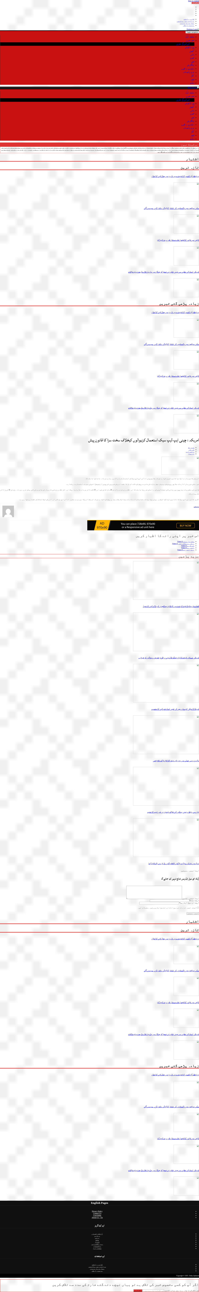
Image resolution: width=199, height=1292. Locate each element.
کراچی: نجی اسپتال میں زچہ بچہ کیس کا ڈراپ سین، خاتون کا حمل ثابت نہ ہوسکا (96, 150)
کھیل (191, 51)
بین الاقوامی (189, 47)
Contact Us (97, 1213)
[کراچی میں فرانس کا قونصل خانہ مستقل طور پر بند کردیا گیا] (186, 265)
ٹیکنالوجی (190, 65)
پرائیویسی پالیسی (185, 21)
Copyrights (97, 1215)
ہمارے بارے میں (187, 23)
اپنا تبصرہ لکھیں (190, 898)
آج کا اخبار (97, 1234)
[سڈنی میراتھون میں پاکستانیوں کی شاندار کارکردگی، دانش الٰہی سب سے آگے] (186, 233)
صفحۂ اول (97, 1248)
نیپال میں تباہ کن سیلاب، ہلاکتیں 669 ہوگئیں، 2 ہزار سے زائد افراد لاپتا (174, 863)
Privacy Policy (97, 1211)
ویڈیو (192, 83)
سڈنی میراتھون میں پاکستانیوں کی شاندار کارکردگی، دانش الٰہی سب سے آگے (171, 208)
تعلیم (192, 61)
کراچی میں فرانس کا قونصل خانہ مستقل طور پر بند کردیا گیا (178, 240)
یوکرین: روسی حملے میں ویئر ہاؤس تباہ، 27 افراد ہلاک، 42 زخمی (178, 152)
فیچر (192, 79)
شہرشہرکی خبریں (183, 44)
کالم (192, 76)
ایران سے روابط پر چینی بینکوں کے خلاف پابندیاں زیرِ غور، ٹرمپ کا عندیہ (173, 812)
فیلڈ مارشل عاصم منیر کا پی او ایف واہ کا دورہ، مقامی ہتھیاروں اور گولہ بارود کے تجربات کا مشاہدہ (35, 150)
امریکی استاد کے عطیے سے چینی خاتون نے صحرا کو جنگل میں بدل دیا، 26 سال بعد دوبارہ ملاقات (163, 272)
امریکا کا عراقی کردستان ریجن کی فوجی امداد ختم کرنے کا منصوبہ (175, 709)
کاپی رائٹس (189, 19)
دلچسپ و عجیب (187, 68)
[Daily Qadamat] (193, 29)
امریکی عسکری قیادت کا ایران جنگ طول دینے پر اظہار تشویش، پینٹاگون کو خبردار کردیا (70, 148)
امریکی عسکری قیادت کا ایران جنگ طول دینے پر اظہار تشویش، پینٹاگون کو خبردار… (169, 658)
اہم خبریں (190, 40)
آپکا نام (194, 901)
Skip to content (193, 1)
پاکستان (97, 1246)
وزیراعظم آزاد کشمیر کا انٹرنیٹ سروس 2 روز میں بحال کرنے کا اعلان (176, 148)
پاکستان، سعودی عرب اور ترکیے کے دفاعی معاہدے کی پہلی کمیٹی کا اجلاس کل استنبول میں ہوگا (153, 150)
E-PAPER (195, 3)
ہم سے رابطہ (188, 25)
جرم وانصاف (188, 72)
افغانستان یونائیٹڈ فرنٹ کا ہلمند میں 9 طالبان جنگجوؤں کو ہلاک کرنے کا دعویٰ (127, 148)
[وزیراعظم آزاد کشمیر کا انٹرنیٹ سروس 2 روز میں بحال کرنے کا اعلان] (186, 201)
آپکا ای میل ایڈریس (189, 903)
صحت (192, 58)
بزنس (192, 54)
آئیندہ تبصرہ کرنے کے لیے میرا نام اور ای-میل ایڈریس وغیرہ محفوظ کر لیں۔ (167, 908)
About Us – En (97, 1218)
